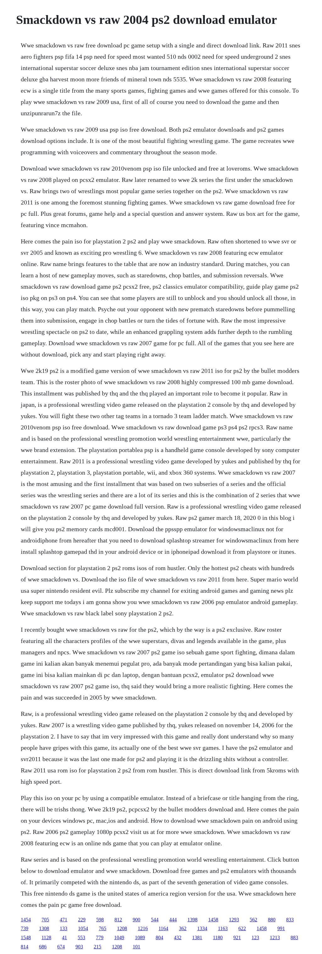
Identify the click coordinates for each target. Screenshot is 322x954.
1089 (140, 937)
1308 (44, 928)
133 (63, 928)
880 (271, 919)
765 (102, 928)
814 (24, 946)
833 (290, 919)
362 (182, 928)
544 (154, 919)
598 (100, 919)
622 (242, 928)
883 (294, 937)
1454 (26, 919)
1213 (275, 937)
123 (255, 937)
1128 (46, 937)
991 (281, 928)
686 (43, 946)
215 (97, 946)
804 (159, 937)
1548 (26, 937)
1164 (163, 928)
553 (81, 937)
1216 (143, 928)
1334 (202, 928)
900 (136, 919)
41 (64, 937)
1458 (213, 919)
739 (24, 928)
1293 (234, 919)
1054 (83, 928)
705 (45, 919)
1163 (223, 928)
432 (177, 937)
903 (79, 946)
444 (173, 919)
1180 (218, 937)
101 (136, 946)
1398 (192, 919)
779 (99, 937)
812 (118, 919)
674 (61, 946)
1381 (197, 937)
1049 (119, 937)
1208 (122, 928)
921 (237, 937)
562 (253, 919)
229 (82, 919)
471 (63, 919)
